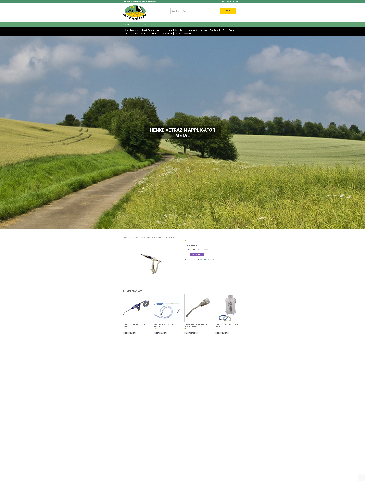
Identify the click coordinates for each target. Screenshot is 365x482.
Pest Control (215, 30)
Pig (224, 30)
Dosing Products (149, 237)
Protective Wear (139, 33)
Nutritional (153, 33)
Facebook (152, 1)
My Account (227, 1)
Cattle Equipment (131, 30)
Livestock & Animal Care (198, 30)
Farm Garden (180, 30)
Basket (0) (237, 1)
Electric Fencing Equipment (152, 30)
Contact (143, 24)
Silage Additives (166, 33)
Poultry (232, 30)
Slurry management (183, 33)
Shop (135, 24)
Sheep (127, 33)
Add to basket (197, 254)
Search (227, 11)
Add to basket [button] (130, 333)
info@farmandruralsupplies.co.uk (136, 1)
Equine (169, 30)
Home (127, 24)
